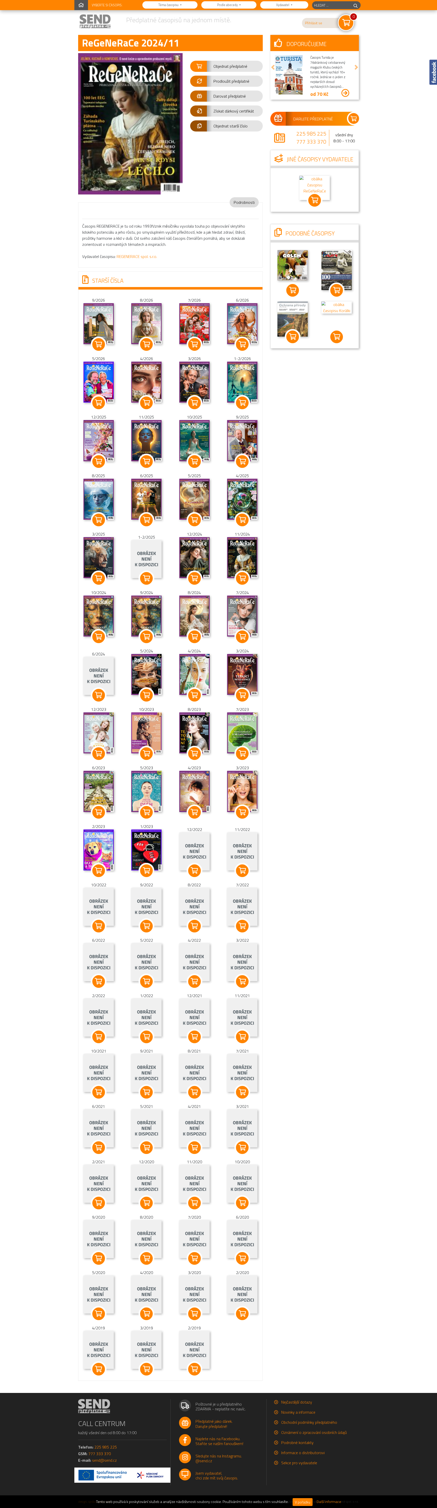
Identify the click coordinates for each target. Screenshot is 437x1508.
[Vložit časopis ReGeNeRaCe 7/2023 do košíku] (243, 754)
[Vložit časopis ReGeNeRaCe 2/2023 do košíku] (99, 871)
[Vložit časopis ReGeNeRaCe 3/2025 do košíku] (99, 578)
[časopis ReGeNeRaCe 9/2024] (146, 616)
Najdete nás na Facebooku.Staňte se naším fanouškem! (219, 1441)
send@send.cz (104, 1460)
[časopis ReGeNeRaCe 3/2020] (194, 1294)
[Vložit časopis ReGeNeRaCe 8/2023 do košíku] (194, 754)
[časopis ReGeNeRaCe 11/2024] (242, 557)
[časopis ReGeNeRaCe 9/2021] (146, 1072)
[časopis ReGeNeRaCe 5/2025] (194, 499)
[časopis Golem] (292, 265)
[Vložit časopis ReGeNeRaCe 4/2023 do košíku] (194, 812)
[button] (226, 66)
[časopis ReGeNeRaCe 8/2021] (194, 1072)
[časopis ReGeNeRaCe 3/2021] (242, 1128)
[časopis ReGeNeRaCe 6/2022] (98, 962)
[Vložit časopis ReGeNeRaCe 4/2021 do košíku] (194, 1148)
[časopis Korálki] (336, 307)
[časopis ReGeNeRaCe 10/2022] (98, 906)
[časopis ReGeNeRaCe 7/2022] (242, 906)
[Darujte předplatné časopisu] (314, 118)
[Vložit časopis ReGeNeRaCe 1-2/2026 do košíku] (243, 403)
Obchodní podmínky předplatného (309, 1422)
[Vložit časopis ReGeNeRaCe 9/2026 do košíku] (99, 344)
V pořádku (302, 1502)
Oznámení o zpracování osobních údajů (314, 1432)
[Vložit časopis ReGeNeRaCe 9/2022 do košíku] (147, 926)
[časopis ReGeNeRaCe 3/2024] (242, 674)
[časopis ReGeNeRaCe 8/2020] (146, 1239)
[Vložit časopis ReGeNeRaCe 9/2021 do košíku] (147, 1092)
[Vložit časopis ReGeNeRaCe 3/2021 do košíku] (243, 1148)
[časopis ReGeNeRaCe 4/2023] (194, 791)
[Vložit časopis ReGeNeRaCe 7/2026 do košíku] (194, 344)
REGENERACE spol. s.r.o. (137, 256)
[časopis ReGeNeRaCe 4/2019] (98, 1349)
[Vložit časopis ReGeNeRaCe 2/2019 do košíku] (194, 1369)
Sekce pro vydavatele (299, 1463)
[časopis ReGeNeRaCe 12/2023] (98, 732)
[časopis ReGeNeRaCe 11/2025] (146, 440)
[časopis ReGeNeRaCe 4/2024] (194, 674)
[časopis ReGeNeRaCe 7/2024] (242, 616)
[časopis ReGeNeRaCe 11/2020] (194, 1183)
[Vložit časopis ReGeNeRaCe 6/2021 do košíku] (99, 1148)
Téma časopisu (168, 4)
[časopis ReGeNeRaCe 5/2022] (146, 962)
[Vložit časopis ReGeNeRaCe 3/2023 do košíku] (243, 812)
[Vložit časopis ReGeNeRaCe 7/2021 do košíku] (243, 1092)
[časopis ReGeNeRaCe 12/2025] (98, 440)
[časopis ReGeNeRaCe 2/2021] (98, 1183)
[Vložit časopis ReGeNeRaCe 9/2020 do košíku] (99, 1258)
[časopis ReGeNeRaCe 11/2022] (242, 851)
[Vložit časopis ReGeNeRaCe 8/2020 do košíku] (147, 1258)
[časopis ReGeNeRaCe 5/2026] (98, 382)
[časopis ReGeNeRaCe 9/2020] (98, 1239)
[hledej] (356, 5)
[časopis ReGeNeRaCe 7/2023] (242, 732)
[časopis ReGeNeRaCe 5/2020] (98, 1294)
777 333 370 (311, 142)
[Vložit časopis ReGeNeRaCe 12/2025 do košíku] (99, 461)
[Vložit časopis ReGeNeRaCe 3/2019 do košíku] (147, 1369)
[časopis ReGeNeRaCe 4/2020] (146, 1294)
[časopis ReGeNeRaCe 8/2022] (194, 906)
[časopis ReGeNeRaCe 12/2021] (194, 1017)
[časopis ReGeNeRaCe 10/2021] (98, 1072)
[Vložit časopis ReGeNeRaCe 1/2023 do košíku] (147, 871)
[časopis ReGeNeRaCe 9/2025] (242, 440)
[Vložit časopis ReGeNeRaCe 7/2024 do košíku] (243, 637)
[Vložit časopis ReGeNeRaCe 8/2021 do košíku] (194, 1092)
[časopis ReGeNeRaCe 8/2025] (98, 499)
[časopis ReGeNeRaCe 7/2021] (242, 1072)
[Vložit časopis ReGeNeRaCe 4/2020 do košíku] (147, 1314)
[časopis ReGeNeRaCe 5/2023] (146, 791)
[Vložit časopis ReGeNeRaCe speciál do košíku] (315, 200)
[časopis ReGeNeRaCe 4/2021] (194, 1128)
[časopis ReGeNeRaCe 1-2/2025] (146, 559)
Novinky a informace (298, 1412)
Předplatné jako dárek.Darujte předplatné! (213, 1423)
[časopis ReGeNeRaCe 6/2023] (98, 791)
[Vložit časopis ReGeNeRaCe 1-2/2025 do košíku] (147, 578)
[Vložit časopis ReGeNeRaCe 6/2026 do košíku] (243, 344)
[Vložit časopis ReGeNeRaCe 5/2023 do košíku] (147, 812)
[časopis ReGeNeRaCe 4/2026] (146, 382)
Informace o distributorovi (303, 1453)
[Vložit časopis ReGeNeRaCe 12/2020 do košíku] (147, 1203)
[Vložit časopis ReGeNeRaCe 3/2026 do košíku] (194, 403)
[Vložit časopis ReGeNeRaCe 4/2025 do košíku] (243, 520)
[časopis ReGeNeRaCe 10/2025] (194, 440)
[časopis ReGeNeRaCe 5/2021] (146, 1128)
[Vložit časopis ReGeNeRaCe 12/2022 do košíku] (194, 871)
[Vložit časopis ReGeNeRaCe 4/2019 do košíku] (99, 1369)
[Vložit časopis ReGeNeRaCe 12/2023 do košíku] (99, 754)
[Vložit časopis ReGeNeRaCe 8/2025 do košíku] (99, 520)
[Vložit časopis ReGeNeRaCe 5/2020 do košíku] (99, 1314)
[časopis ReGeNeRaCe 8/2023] (194, 732)
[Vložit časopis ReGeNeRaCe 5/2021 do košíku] (147, 1148)
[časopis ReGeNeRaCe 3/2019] (146, 1349)
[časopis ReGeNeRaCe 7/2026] (194, 323)
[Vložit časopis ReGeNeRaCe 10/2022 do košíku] (99, 926)
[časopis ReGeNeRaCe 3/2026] (194, 382)
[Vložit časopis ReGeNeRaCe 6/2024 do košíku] (99, 695)
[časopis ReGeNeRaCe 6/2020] (242, 1239)
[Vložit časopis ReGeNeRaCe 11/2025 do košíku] (147, 461)
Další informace (329, 1501)
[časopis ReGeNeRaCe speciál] (314, 187)
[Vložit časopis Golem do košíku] (293, 290)
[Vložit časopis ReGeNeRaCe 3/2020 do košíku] (194, 1314)
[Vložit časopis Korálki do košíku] (337, 337)
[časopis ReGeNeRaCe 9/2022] (146, 906)
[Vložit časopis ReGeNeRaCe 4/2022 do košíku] (194, 981)
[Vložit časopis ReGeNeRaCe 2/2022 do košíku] (99, 1037)
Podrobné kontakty (297, 1442)
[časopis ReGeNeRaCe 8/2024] (194, 616)
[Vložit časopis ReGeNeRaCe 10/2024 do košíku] (99, 637)
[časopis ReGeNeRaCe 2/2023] (98, 849)
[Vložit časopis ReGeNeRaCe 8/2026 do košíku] (147, 344)
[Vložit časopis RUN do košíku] (337, 290)
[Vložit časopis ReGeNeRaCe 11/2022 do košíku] (243, 871)
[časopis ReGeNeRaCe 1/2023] (146, 849)
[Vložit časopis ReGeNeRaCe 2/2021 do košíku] (99, 1203)
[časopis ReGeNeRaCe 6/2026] (242, 323)
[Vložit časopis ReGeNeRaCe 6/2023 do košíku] (99, 812)
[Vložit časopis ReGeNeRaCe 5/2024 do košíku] (147, 695)
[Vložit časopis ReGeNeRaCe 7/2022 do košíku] (243, 926)
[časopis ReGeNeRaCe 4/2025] (242, 499)
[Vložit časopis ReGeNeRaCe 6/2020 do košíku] (243, 1258)
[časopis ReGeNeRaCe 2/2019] (194, 1349)
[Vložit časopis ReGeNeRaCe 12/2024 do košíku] (194, 578)
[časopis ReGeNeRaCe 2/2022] (98, 1017)
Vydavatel (283, 4)
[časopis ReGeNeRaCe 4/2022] (194, 962)
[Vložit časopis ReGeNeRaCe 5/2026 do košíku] (99, 403)
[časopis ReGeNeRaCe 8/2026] (146, 323)
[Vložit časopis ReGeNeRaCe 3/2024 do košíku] (243, 695)
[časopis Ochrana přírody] (292, 319)
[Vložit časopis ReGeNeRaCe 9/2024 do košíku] (147, 637)
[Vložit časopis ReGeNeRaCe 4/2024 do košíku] (194, 695)
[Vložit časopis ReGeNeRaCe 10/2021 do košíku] (99, 1092)
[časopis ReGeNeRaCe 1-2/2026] (242, 382)
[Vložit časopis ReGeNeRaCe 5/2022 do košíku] (147, 981)
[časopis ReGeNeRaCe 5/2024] (146, 674)
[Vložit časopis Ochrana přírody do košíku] (293, 337)
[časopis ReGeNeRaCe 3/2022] (242, 962)
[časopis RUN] (336, 270)
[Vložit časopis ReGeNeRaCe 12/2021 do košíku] (194, 1037)
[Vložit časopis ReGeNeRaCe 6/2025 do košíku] (147, 520)
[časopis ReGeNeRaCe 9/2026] (98, 323)
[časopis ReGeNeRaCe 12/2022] (194, 851)
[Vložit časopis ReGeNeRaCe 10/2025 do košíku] (194, 461)
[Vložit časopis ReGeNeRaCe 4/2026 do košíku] (147, 403)
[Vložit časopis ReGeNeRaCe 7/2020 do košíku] (194, 1258)
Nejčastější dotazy (296, 1402)
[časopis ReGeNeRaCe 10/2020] (242, 1183)
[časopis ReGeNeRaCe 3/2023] (242, 791)
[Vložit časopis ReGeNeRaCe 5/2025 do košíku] (194, 520)
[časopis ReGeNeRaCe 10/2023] (146, 732)
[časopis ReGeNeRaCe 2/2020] (242, 1294)
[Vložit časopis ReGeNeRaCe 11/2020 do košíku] (194, 1203)
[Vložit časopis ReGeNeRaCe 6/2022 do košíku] (99, 981)
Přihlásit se (313, 23)
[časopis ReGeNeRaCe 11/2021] (242, 1017)
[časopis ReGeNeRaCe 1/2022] (146, 1017)
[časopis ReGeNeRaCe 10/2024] (98, 616)
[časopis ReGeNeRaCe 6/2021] (98, 1128)
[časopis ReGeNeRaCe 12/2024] (194, 557)
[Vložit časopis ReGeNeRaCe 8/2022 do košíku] (194, 926)
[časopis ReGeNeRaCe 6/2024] (98, 675)
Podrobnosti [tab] (244, 202)
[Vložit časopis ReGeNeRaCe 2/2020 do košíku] (243, 1314)
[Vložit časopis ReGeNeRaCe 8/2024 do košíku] (194, 637)
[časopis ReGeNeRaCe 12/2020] (146, 1183)
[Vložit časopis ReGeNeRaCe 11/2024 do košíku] (243, 578)
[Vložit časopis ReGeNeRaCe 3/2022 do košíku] (243, 981)
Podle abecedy (227, 4)
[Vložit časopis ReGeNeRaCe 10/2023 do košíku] (147, 754)
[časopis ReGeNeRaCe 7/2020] (194, 1239)
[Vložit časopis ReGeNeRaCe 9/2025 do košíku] (243, 461)
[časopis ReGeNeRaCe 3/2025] (98, 557)
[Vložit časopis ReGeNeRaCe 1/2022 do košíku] (147, 1037)
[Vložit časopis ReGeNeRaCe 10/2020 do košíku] (243, 1203)
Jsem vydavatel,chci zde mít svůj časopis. (216, 1475)
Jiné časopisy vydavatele (319, 159)
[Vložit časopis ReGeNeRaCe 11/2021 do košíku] (243, 1037)
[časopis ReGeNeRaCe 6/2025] (146, 499)
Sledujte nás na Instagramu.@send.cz (218, 1458)
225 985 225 (311, 133)
